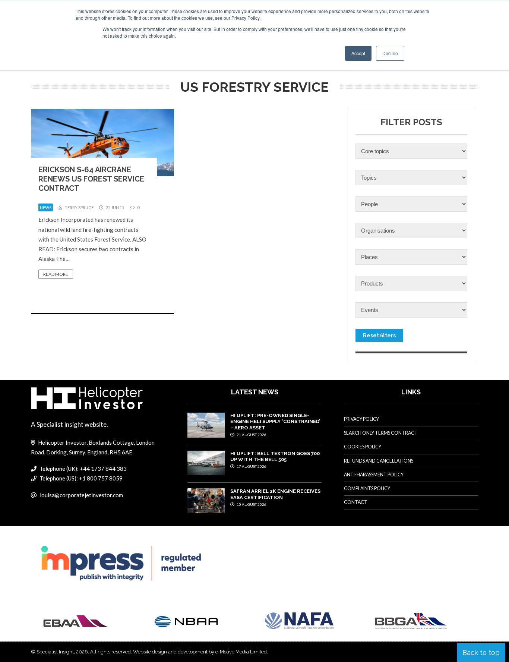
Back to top (481, 652)
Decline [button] (390, 53)
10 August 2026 (251, 504)
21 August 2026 (251, 434)
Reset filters (379, 335)
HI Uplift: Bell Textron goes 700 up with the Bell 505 (275, 456)
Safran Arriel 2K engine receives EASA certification (275, 494)
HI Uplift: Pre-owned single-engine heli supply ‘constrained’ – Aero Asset (275, 422)
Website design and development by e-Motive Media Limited (200, 652)
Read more (55, 274)
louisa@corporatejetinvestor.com (81, 495)
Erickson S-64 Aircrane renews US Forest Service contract (91, 179)
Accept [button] (358, 53)
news (45, 207)
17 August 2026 (251, 466)
